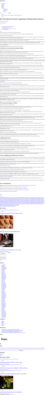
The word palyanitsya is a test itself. (5, 165)
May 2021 (3, 309)
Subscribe (1, 191)
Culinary (3, 4)
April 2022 (3, 301)
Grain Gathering (8, 39)
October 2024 (4, 277)
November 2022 (4, 295)
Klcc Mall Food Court (11, 201)
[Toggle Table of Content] (0, 24)
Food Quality (29, 348)
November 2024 (4, 276)
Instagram (27, 189)
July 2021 (3, 307)
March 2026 (3, 266)
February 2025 (4, 274)
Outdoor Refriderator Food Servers (14, 202)
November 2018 (4, 315)
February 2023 (4, 293)
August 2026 (3, 264)
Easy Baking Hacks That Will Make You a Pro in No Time (10, 249)
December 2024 (4, 275)
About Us (3, 8)
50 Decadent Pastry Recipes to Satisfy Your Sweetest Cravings (11, 213)
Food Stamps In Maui (8, 200)
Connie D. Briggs (5, 21)
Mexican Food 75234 (42, 201)
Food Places (6, 348)
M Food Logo (1, 349)
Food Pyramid (25, 348)
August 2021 (3, 306)
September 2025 (4, 268)
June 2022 (3, 299)
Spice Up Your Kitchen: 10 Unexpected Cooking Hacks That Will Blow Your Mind (13, 332)
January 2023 (3, 294)
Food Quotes (40, 348)
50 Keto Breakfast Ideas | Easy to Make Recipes (7, 206)
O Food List (38, 349)
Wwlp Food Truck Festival (15, 204)
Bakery (3, 6)
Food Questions (32, 348)
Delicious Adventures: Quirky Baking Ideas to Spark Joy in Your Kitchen (13, 373)
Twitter (24, 189)
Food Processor (22, 348)
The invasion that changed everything (7, 27)
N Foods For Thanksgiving (19, 349)
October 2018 (4, 316)
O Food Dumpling (31, 349)
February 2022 (4, 302)
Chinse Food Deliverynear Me (39, 197)
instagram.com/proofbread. (23, 186)
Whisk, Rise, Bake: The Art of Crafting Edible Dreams (10, 231)
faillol (1, 355)
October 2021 (4, 305)
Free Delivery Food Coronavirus (33, 200)
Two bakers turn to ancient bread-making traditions (8, 26)
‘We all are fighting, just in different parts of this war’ (9, 28)
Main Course (3, 3)
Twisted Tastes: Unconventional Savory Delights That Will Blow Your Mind (12, 330)
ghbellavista (1, 354)
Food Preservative (19, 348)
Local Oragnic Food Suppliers (24, 201)
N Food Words (27, 349)
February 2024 (4, 283)
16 (5, 257)
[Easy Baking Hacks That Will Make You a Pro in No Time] (6, 246)
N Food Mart (10, 349)
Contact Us (5, 9)
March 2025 (3, 273)
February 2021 (4, 311)
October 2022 (4, 296)
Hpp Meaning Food (5, 201)
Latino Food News (17, 201)
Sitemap (5, 11)
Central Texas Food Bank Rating (19, 197)
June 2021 (3, 308)
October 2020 (4, 314)
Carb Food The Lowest (11, 197)
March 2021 (3, 310)
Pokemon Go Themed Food (23, 202)
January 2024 (3, 284)
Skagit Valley (37, 39)
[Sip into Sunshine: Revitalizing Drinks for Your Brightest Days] (6, 388)
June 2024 (3, 280)
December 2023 (4, 285)
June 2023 (3, 290)
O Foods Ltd (42, 349)
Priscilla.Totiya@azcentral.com (10, 189)
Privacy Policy (6, 10)
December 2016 (4, 317)
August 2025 (3, 269)
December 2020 (4, 313)
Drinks (3, 7)
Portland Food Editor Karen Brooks (32, 202)
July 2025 (3, 270)
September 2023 (4, 287)
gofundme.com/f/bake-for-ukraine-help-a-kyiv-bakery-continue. (27, 185)
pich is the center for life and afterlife (9, 85)
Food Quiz (38, 348)
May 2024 (3, 281)
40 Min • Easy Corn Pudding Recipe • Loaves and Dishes (9, 205)
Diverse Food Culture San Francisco (20, 198)
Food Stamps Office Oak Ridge (15, 200)
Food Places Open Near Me (14, 348)
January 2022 (3, 303)
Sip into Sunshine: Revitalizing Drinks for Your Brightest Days (10, 331)
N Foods (16, 349)
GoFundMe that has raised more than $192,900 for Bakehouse (13, 147)
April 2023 (3, 291)
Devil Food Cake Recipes (11, 198)
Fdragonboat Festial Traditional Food (37, 198)
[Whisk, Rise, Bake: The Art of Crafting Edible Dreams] (6, 228)
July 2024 (3, 279)
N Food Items (7, 349)
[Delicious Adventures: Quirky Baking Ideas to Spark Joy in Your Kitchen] (10, 370)
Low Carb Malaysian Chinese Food (33, 201)
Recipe (21, 350)
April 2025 (3, 272)
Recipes (3, 5)
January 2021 (3, 312)
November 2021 (4, 304)
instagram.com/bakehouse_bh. (23, 188)
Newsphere (7, 394)
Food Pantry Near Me (2, 348)
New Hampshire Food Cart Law (4, 202)
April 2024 (3, 282)
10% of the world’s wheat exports (12, 69)
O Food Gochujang (35, 349)
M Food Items (43, 348)
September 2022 (4, 297)
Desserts (3, 322)
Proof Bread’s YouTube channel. (7, 176)
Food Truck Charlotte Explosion (24, 200)
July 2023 (3, 289)
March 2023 (3, 292)
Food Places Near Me (9, 348)
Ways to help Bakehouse (5, 29)
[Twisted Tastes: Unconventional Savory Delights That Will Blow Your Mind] (11, 364)
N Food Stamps (23, 349)
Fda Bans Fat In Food (29, 198)
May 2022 (3, 300)
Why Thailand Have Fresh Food (6, 204)
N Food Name (13, 349)
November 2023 (4, 286)
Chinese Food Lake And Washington (29, 197)
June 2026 (3, 265)
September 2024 (4, 278)
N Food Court (4, 349)
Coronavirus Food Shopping (4, 198)
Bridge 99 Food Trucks (5, 197)
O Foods (40, 349)
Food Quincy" (35, 348)
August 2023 (3, 288)
